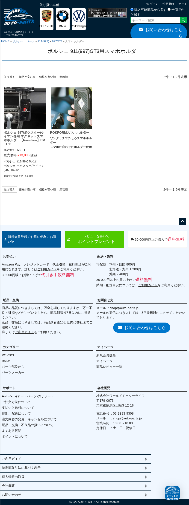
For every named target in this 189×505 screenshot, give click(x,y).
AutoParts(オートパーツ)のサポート (28, 396)
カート (183, 4)
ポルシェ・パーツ (23, 41)
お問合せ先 (105, 300)
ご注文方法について (16, 402)
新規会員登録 (106, 355)
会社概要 (103, 388)
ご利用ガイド (47, 269)
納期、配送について (16, 413)
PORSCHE (10, 355)
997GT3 (57, 41)
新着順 (63, 76)
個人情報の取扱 (13, 477)
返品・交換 (11, 300)
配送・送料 (105, 256)
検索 (183, 20)
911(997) (43, 41)
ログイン (152, 4)
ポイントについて (15, 436)
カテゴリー (11, 347)
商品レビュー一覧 (109, 367)
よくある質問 (11, 431)
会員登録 (168, 4)
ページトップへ (182, 221)
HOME (5, 41)
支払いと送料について (18, 408)
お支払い (9, 256)
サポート (9, 388)
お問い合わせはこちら (164, 32)
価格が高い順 (47, 76)
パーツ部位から (13, 367)
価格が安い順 (27, 76)
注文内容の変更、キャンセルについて (29, 419)
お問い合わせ (11, 494)
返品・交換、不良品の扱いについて (27, 425)
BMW (6, 361)
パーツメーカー (13, 372)
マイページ (105, 347)
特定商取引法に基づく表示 (21, 468)
